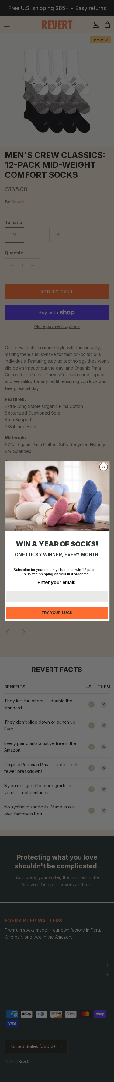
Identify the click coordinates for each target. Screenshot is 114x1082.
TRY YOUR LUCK (57, 613)
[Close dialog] (103, 467)
